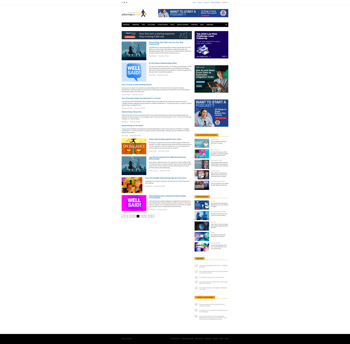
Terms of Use (199, 338)
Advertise (208, 338)
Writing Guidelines (215, 2)
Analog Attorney (182, 24)
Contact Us (225, 2)
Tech (143, 24)
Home (226, 338)
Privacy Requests (187, 338)
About (194, 2)
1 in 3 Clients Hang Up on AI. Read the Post (211, 277)
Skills (172, 24)
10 (135, 216)
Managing (126, 24)
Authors (200, 2)
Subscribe (209, 24)
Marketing (135, 24)
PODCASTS (194, 24)
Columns (206, 2)
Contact (215, 338)
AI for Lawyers (163, 24)
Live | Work (151, 24)
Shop (202, 24)
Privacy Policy (175, 338)
